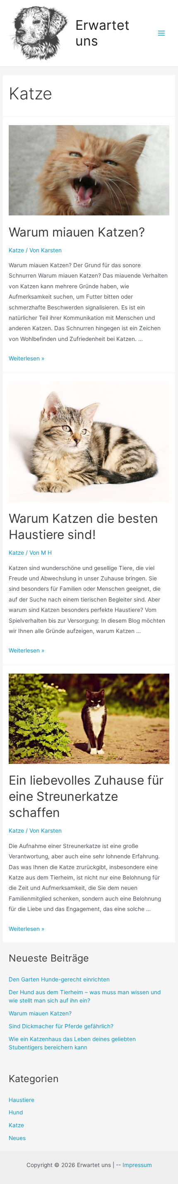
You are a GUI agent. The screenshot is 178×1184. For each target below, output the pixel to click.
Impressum (137, 1165)
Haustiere (21, 1100)
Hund (16, 1112)
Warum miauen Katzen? (77, 232)
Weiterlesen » (26, 358)
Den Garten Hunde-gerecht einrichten (59, 979)
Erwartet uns (102, 33)
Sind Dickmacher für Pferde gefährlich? (61, 1026)
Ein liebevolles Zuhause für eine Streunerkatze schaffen (86, 796)
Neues (17, 1138)
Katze (16, 250)
